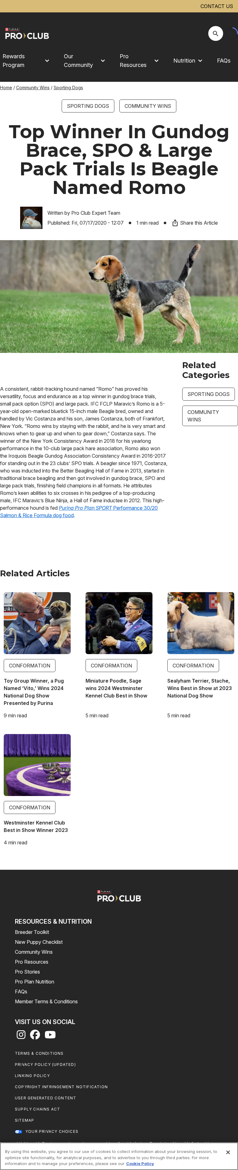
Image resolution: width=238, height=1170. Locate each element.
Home (6, 87)
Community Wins (33, 87)
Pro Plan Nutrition (34, 982)
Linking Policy (32, 1075)
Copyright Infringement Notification (61, 1086)
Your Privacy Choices (51, 1131)
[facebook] (35, 1036)
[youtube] (50, 1036)
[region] (119, 1156)
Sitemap (24, 1120)
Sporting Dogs (68, 87)
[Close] (228, 1152)
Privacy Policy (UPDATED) (45, 1064)
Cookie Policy (140, 1163)
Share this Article (199, 223)
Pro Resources (31, 962)
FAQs (224, 60)
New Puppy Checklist (39, 942)
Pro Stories (27, 972)
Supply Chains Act (37, 1109)
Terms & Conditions (39, 1053)
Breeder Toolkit (32, 932)
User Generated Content (45, 1098)
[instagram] (21, 1036)
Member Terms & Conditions (46, 1001)
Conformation (29, 665)
